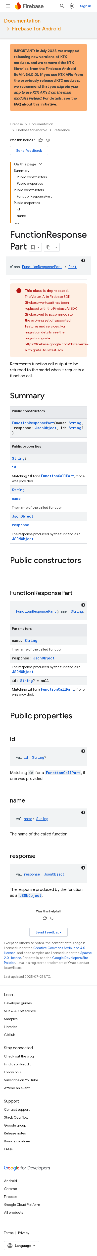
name (16, 498)
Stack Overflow (16, 1117)
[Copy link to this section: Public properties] (77, 716)
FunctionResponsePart (42, 266)
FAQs (8, 1149)
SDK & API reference (20, 1011)
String (75, 423)
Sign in (85, 6)
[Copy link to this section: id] (20, 740)
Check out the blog (19, 1056)
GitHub (9, 1034)
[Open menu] (8, 6)
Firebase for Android (36, 29)
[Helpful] (40, 140)
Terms (8, 1233)
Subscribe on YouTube (21, 1080)
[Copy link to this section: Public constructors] (15, 570)
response (20, 525)
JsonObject (45, 428)
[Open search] (62, 6)
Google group (15, 1125)
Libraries (10, 1027)
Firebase (16, 124)
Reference (62, 130)
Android (10, 1181)
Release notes (15, 1133)
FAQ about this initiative (35, 104)
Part (72, 266)
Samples (10, 1019)
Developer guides (18, 1003)
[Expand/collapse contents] (40, 164)
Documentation (22, 21)
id (14, 467)
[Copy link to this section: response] (41, 856)
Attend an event (17, 1088)
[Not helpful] (48, 140)
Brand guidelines (17, 1141)
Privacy (23, 1233)
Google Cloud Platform (22, 1204)
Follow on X (13, 1072)
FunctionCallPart (57, 476)
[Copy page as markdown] (48, 247)
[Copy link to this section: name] (30, 801)
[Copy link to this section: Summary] (49, 396)
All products (13, 1212)
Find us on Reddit (17, 1064)
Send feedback (29, 150)
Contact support (17, 1109)
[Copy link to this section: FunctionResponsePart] (78, 594)
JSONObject (23, 538)
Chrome (10, 1188)
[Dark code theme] (83, 260)
